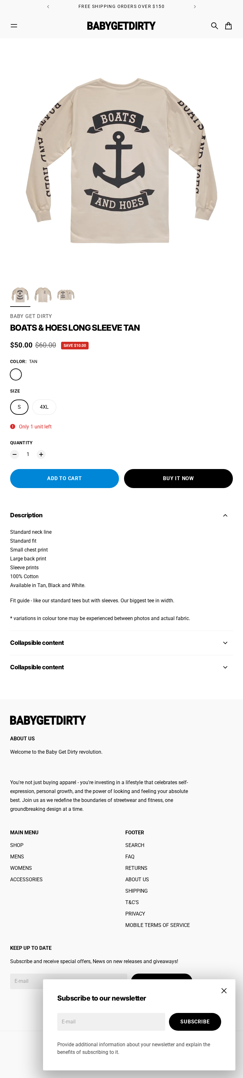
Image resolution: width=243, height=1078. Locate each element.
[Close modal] (224, 990)
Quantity (21, 442)
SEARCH (134, 845)
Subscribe (194, 1022)
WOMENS (21, 868)
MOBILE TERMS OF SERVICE (157, 925)
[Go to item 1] (20, 295)
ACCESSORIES (26, 879)
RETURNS (136, 868)
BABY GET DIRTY (31, 316)
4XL (44, 407)
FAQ (129, 857)
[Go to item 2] (43, 295)
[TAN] (15, 374)
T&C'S (132, 902)
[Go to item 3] (66, 295)
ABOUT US (137, 879)
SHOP (16, 845)
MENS (17, 857)
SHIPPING (136, 891)
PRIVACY (135, 914)
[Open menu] (14, 25)
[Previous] (48, 6)
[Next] (195, 6)
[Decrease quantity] (14, 454)
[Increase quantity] (41, 454)
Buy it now (178, 478)
